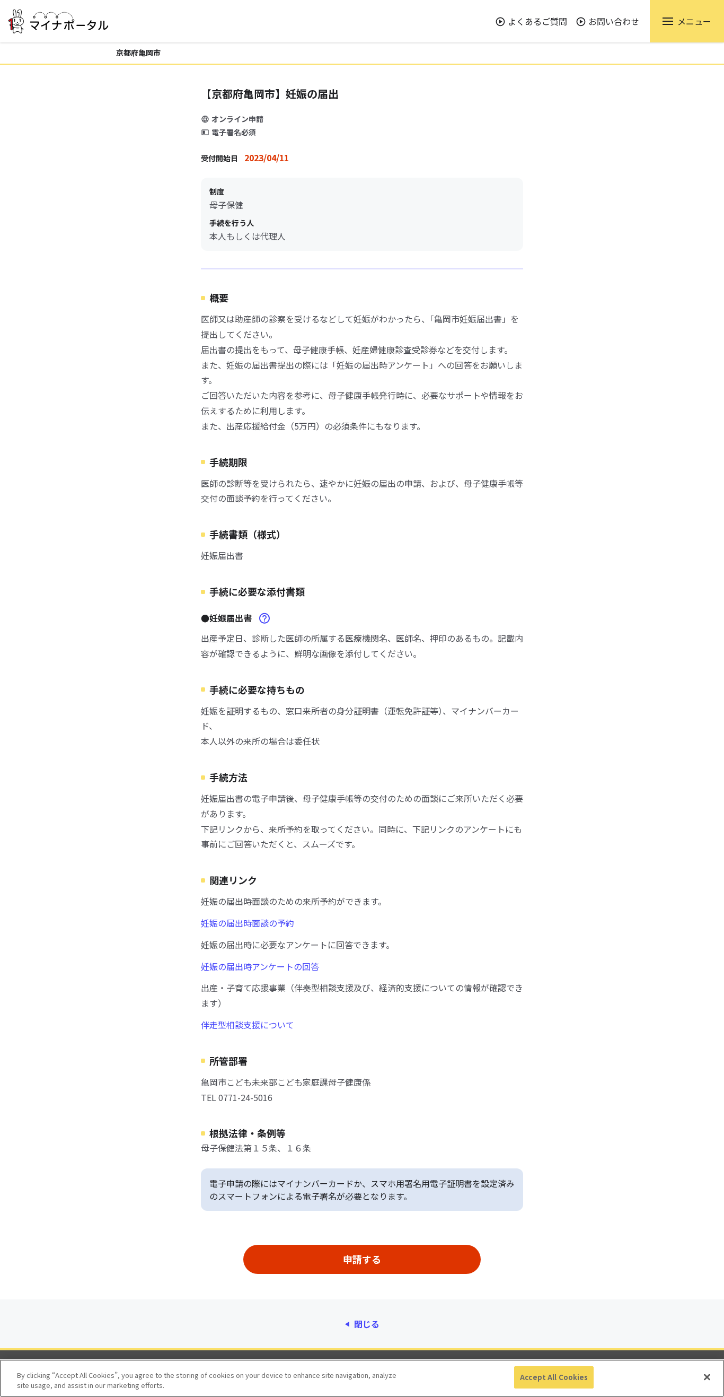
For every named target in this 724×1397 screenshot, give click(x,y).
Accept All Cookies (554, 1377)
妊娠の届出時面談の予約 (247, 922)
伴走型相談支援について (247, 1024)
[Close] (707, 1377)
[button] (687, 21)
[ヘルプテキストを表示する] (264, 618)
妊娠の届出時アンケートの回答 (260, 966)
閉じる (366, 1323)
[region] (362, 1378)
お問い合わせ (613, 21)
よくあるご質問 (537, 21)
